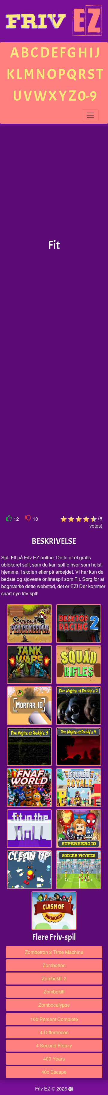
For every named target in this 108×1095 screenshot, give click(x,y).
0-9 (87, 96)
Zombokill (54, 991)
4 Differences (54, 1032)
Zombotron (54, 965)
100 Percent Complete (54, 1019)
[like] (9, 519)
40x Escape (54, 1071)
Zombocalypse (54, 1004)
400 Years (54, 1058)
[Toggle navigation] (90, 115)
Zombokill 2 (54, 978)
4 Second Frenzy (54, 1045)
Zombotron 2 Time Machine (54, 952)
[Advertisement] (54, 183)
